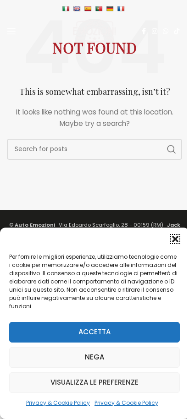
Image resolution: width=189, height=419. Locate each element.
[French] (122, 8)
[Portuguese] (100, 8)
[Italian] (67, 8)
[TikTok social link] (176, 31)
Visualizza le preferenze (94, 382)
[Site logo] (94, 30)
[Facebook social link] (143, 31)
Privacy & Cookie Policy (58, 403)
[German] (111, 8)
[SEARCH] (171, 149)
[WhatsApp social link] (165, 31)
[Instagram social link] (154, 31)
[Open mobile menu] (11, 31)
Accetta (94, 332)
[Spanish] (89, 8)
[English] (78, 8)
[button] (175, 239)
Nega (94, 357)
